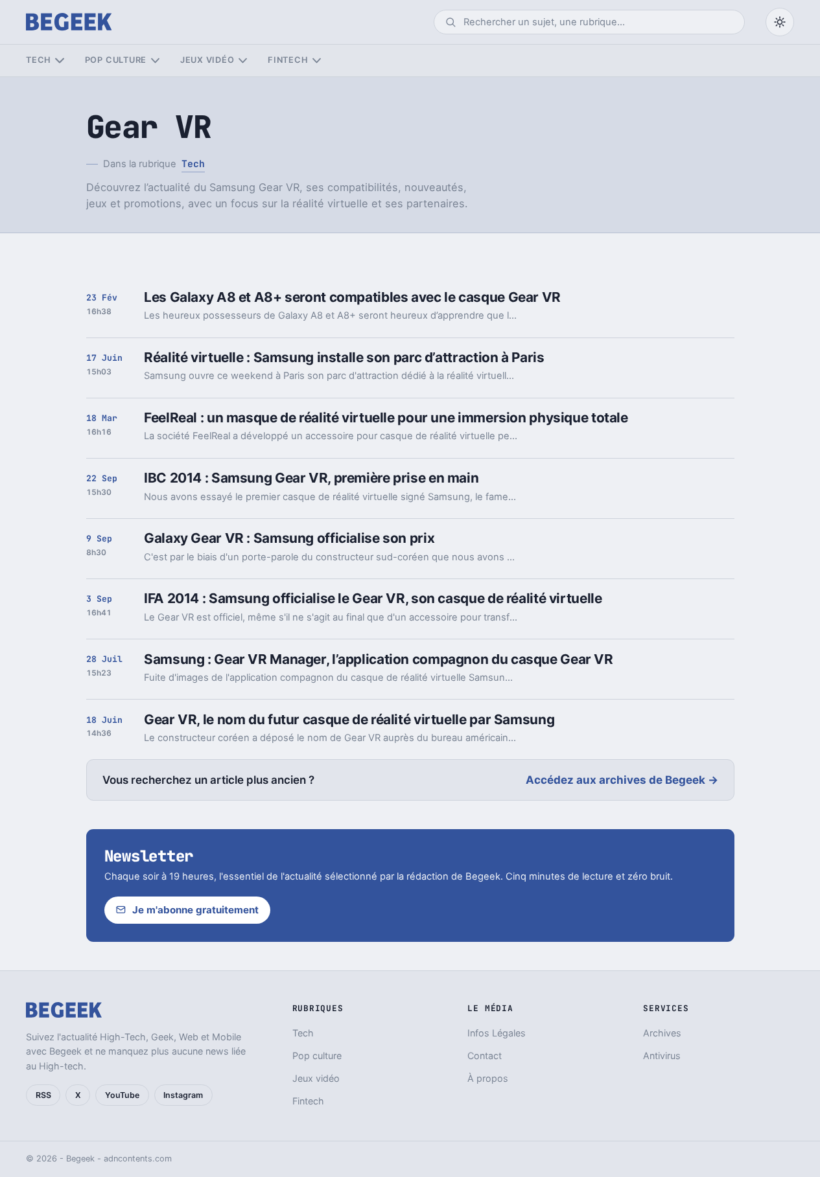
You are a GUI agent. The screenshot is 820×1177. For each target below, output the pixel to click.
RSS (43, 1095)
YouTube (122, 1095)
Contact (484, 1055)
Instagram (183, 1095)
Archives (662, 1032)
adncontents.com (138, 1158)
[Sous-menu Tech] (59, 60)
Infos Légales (496, 1032)
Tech (38, 60)
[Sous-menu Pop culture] (155, 60)
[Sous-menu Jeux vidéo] (243, 60)
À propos (487, 1078)
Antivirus (662, 1055)
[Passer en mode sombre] (780, 22)
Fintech (288, 60)
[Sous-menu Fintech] (316, 60)
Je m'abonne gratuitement (195, 910)
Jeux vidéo (207, 60)
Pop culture (115, 60)
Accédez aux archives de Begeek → (622, 779)
